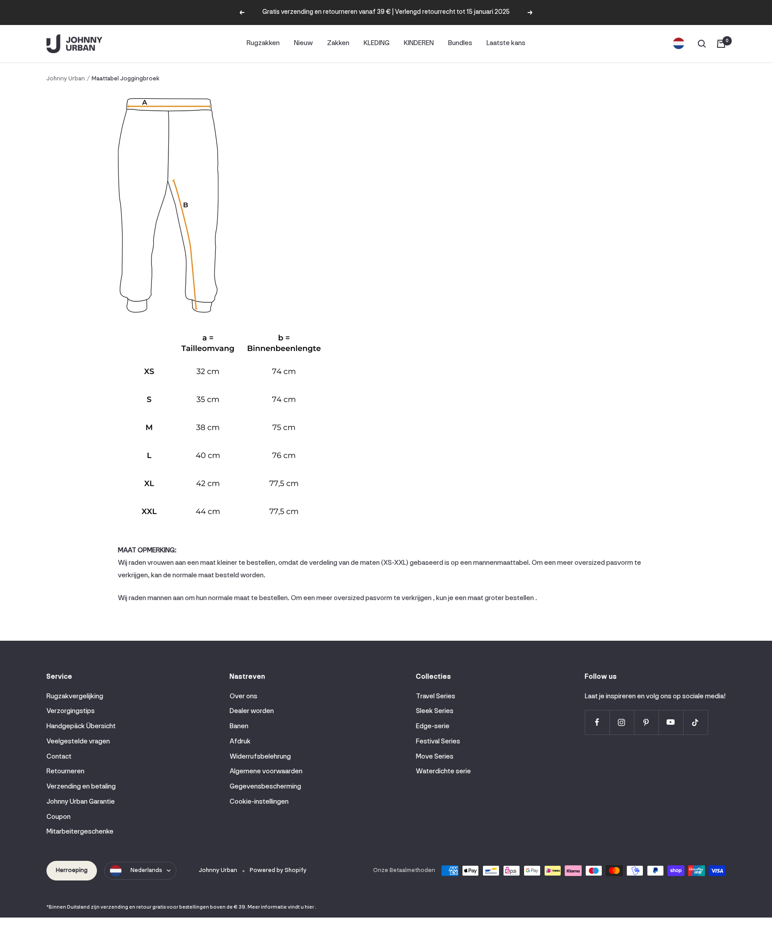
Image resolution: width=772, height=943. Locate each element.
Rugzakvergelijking (74, 696)
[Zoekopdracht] (702, 44)
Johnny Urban (65, 78)
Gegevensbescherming (265, 786)
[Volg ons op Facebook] (597, 722)
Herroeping (72, 870)
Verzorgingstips (70, 711)
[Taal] (678, 44)
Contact (58, 756)
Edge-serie (432, 726)
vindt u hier (301, 907)
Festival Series (438, 741)
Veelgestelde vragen (78, 741)
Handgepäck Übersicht (81, 726)
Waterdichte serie (443, 771)
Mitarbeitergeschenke (79, 831)
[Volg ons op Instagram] (621, 722)
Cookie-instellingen (259, 801)
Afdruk (240, 741)
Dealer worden (252, 711)
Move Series (434, 756)
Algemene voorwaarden (266, 771)
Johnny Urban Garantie (80, 801)
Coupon (58, 817)
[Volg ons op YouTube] (671, 722)
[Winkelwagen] (721, 44)
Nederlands (146, 870)
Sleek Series (434, 711)
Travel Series (435, 696)
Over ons (243, 696)
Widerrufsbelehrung (260, 756)
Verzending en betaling (81, 786)
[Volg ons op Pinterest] (646, 722)
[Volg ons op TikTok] (695, 722)
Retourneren (65, 771)
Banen (239, 726)
